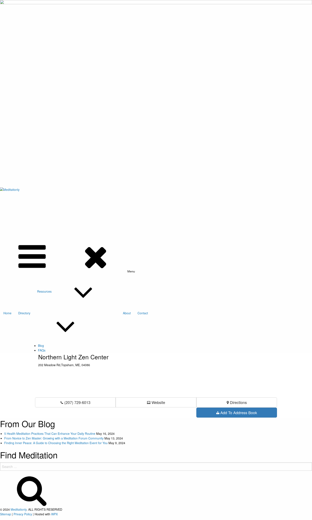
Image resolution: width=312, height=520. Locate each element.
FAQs (41, 350)
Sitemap (5, 514)
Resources (44, 291)
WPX (54, 514)
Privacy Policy (23, 514)
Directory (24, 313)
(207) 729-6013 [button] (76, 402)
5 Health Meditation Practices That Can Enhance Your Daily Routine (49, 433)
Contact (143, 313)
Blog (41, 345)
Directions (238, 402)
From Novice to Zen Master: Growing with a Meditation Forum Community (54, 438)
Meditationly (19, 509)
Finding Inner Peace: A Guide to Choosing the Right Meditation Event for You (56, 443)
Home (7, 313)
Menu (131, 271)
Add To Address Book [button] (238, 412)
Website (157, 402)
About (127, 313)
